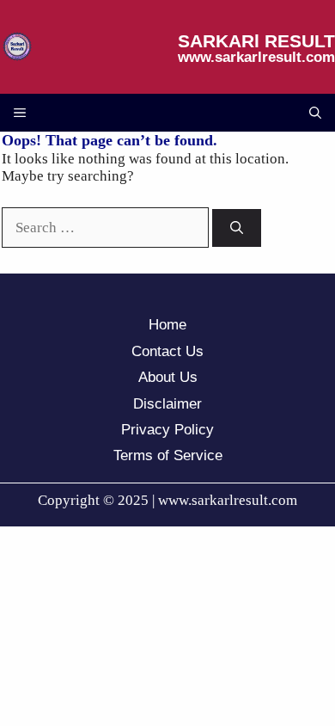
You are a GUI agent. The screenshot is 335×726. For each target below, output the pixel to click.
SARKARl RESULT (256, 41)
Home (167, 325)
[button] (315, 113)
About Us (168, 377)
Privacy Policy (167, 429)
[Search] (236, 228)
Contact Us (167, 351)
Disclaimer (167, 404)
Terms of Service (167, 455)
